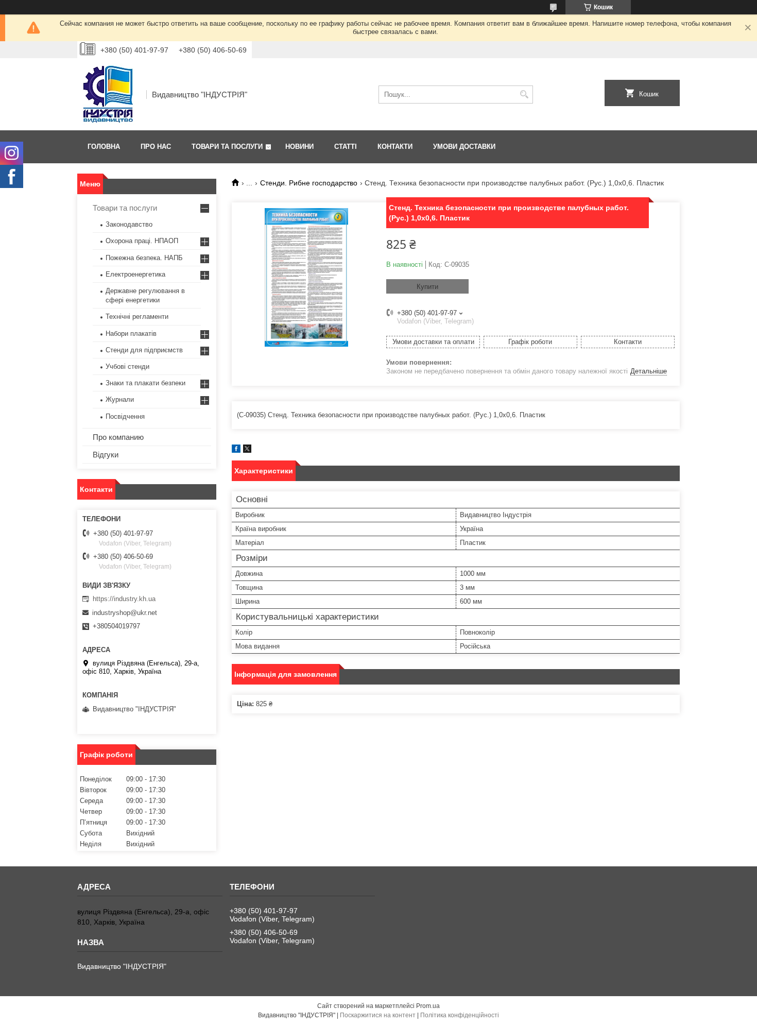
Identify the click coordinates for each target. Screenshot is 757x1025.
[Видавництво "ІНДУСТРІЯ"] (108, 94)
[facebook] (236, 450)
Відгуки (105, 454)
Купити (427, 287)
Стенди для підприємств (144, 350)
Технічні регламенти (137, 316)
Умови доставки (464, 146)
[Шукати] (524, 95)
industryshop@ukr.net (124, 613)
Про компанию (118, 437)
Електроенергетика (135, 274)
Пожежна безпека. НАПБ (144, 258)
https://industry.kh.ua (124, 599)
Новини (299, 146)
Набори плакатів (131, 333)
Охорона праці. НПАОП (142, 241)
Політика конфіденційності (459, 1015)
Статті (345, 146)
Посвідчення (125, 416)
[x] (247, 450)
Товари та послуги (227, 146)
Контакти (394, 146)
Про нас (156, 146)
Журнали (120, 399)
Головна (104, 146)
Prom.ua (428, 1006)
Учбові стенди (127, 366)
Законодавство (129, 224)
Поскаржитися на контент (378, 1015)
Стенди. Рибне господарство (308, 183)
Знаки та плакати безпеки (145, 383)
